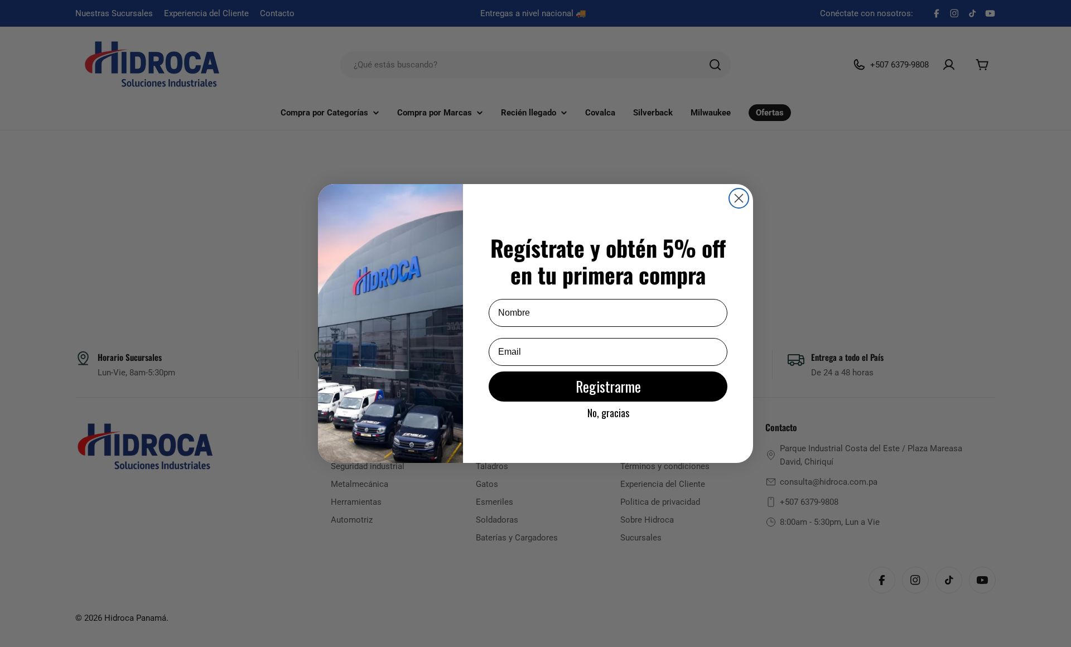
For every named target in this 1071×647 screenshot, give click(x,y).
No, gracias (608, 412)
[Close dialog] (739, 198)
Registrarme (608, 386)
